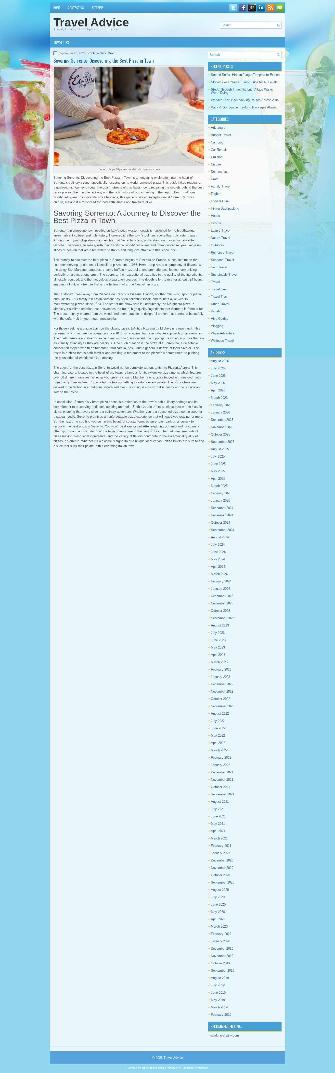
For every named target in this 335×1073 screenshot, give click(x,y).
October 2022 (220, 699)
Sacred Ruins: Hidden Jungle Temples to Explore (246, 75)
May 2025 (218, 471)
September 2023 (222, 618)
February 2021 (221, 846)
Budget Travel (221, 135)
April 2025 (218, 478)
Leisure (216, 223)
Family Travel (220, 186)
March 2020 (219, 926)
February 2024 (221, 581)
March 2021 (219, 838)
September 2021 (222, 794)
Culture (216, 164)
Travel (215, 282)
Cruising (216, 157)
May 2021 (218, 823)
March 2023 (219, 662)
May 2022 (218, 735)
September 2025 (222, 442)
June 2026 (218, 375)
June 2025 (218, 464)
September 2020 (222, 882)
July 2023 (218, 633)
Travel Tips (61, 42)
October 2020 (220, 875)
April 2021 (218, 831)
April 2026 (218, 390)
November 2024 (222, 515)
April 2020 (218, 919)
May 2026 (218, 383)
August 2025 (220, 449)
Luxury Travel (220, 230)
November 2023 (222, 603)
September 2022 (222, 706)
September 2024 (222, 530)
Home (56, 7)
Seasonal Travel (222, 260)
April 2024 (218, 566)
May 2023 (218, 647)
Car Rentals (219, 150)
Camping (217, 142)
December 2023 (222, 596)
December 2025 (222, 420)
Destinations (220, 172)
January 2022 (220, 765)
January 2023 (220, 677)
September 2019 (222, 970)
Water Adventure (222, 333)
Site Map (97, 7)
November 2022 (222, 691)
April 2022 (218, 743)
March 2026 (219, 398)
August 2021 (220, 801)
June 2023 (218, 640)
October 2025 (220, 434)
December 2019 (222, 948)
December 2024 (222, 508)
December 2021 (222, 772)
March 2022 (219, 750)
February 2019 (221, 1014)
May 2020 (218, 912)
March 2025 (219, 486)
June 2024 (218, 552)
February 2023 (221, 669)
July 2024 (218, 544)
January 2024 (220, 588)
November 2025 (222, 427)
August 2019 (220, 978)
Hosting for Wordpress (194, 1067)
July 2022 (218, 721)
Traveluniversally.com (223, 1035)
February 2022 (221, 757)
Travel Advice (91, 22)
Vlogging (217, 326)
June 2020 (218, 904)
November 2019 (222, 956)
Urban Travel (220, 304)
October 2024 (220, 522)
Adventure (99, 53)
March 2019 (219, 1007)
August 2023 (220, 625)
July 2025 (218, 456)
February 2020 (221, 934)
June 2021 (218, 816)
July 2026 (218, 368)
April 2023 (218, 655)
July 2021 (218, 809)
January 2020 (220, 941)
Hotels (215, 216)
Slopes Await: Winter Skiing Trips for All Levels (244, 82)
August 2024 (220, 537)
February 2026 (221, 405)
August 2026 (220, 361)
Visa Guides (219, 318)
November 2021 (222, 779)
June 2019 (218, 992)
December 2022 (222, 684)
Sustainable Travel (224, 274)
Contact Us (76, 7)
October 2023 (220, 611)
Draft (111, 53)
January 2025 (220, 500)
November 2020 (222, 868)
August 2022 (220, 713)
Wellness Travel (222, 340)
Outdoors (217, 245)
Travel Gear (219, 289)
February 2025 (221, 493)
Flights (215, 194)
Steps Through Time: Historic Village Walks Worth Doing (242, 91)
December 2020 (222, 860)
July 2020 (218, 897)
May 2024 (218, 559)
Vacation (217, 311)
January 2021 (220, 853)
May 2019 (218, 1000)
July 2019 (218, 985)
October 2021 (220, 787)
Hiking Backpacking (225, 208)
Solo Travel (219, 267)
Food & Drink (220, 201)
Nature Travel (220, 238)
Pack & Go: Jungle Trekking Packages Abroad (244, 107)
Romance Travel (222, 252)
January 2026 (220, 412)
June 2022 (218, 728)
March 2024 (219, 574)
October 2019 (220, 963)
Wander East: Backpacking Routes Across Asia (245, 100)
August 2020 (220, 890)
